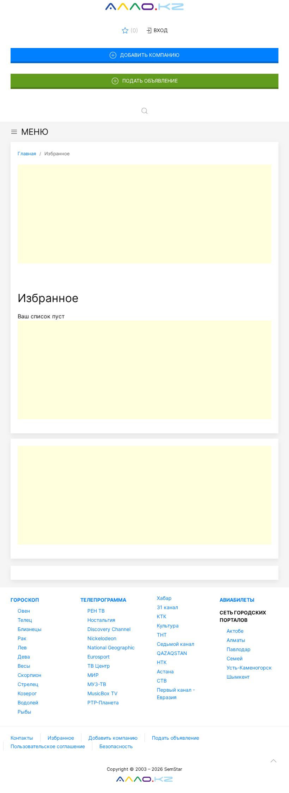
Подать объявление (150, 81)
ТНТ (162, 635)
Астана (165, 671)
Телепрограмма (103, 600)
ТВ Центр (98, 666)
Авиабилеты (237, 600)
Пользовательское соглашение (48, 746)
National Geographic (111, 647)
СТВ (162, 681)
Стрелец (28, 684)
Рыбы (24, 712)
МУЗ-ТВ (96, 684)
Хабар (164, 598)
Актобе (235, 631)
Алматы (236, 640)
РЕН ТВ (96, 611)
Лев (22, 647)
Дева (24, 657)
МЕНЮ (34, 132)
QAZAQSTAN (172, 653)
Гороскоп (25, 600)
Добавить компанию (149, 55)
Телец (25, 620)
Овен (24, 611)
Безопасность (116, 746)
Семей (234, 658)
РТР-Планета (103, 702)
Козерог (27, 693)
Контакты (22, 738)
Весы (24, 666)
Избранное (61, 738)
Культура (168, 626)
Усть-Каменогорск (249, 668)
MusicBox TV (102, 693)
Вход (160, 30)
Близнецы (30, 629)
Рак (22, 638)
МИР (93, 675)
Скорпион (29, 675)
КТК (161, 616)
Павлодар (239, 649)
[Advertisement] (144, 213)
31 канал (167, 607)
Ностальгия (101, 620)
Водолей (28, 702)
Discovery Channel (108, 629)
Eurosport (98, 657)
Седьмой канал (175, 644)
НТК (162, 662)
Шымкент (238, 677)
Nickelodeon (101, 638)
